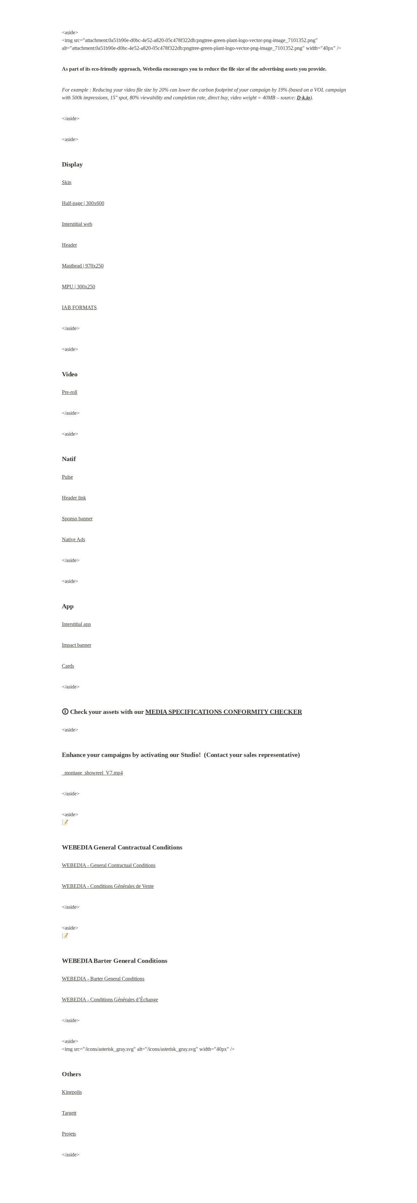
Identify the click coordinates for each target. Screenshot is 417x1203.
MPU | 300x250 (78, 286)
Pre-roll (69, 392)
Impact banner (76, 645)
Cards (68, 666)
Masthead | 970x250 (83, 265)
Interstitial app (76, 624)
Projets (69, 1134)
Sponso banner (77, 518)
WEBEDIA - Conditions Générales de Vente (108, 886)
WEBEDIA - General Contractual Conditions (108, 865)
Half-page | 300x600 (83, 203)
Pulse (67, 477)
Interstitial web (77, 224)
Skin (66, 182)
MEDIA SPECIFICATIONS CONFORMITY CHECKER (223, 711)
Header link (74, 497)
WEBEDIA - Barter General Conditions (103, 978)
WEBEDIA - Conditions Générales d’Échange (110, 999)
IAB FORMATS (79, 307)
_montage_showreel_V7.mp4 (92, 772)
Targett (69, 1113)
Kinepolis (72, 1092)
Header (69, 245)
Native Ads (73, 539)
